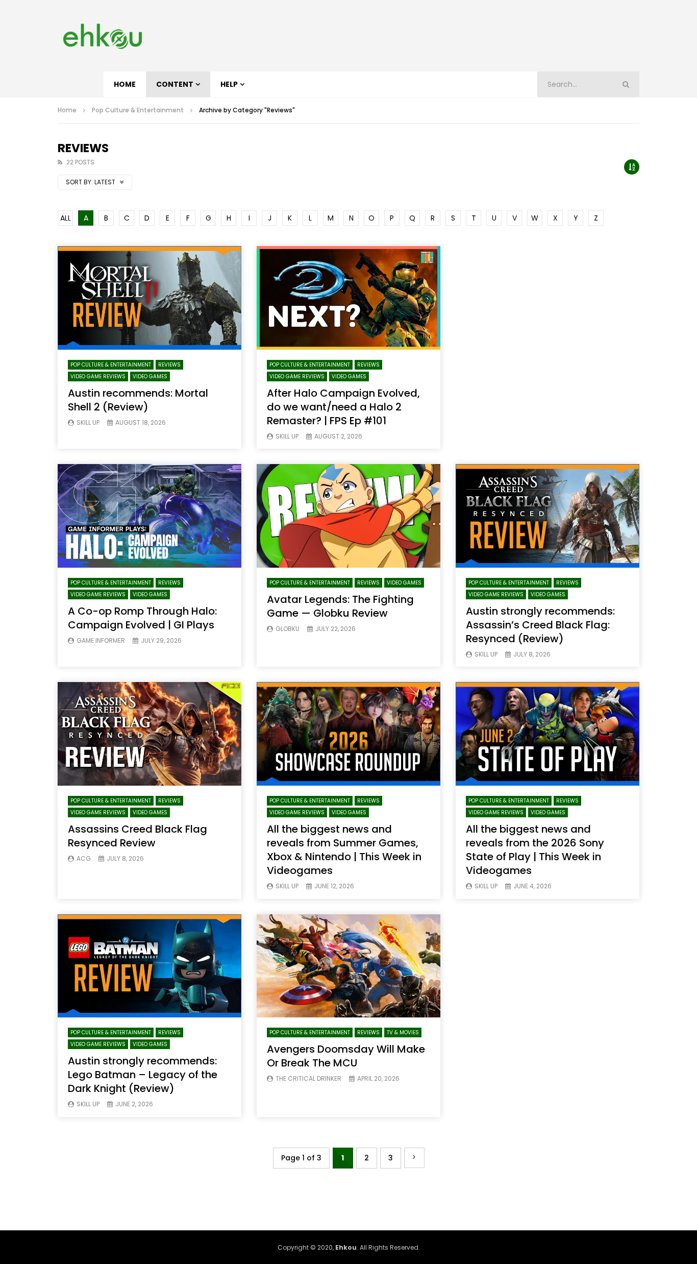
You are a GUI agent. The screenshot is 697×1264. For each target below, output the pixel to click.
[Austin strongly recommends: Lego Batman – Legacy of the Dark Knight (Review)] (149, 966)
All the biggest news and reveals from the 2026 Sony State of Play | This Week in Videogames (535, 850)
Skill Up (88, 422)
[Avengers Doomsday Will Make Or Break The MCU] (348, 966)
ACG (84, 858)
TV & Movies (403, 1032)
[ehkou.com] (102, 36)
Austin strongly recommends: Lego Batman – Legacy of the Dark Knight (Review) (142, 1075)
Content (174, 84)
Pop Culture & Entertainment (138, 110)
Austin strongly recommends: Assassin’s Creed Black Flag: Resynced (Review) (540, 625)
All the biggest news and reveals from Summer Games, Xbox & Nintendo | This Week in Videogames (344, 850)
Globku (288, 628)
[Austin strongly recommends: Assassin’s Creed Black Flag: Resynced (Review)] (547, 516)
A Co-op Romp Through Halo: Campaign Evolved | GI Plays (142, 618)
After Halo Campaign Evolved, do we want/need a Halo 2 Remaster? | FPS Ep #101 (343, 407)
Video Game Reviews (98, 376)
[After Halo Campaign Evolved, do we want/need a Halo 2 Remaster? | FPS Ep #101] (348, 298)
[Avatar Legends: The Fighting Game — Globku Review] (348, 516)
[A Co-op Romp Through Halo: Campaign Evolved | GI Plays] (149, 516)
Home (125, 84)
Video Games (150, 376)
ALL (65, 218)
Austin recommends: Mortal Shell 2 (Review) (138, 400)
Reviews (169, 365)
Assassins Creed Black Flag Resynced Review (137, 836)
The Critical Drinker (308, 1078)
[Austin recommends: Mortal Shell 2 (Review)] (149, 298)
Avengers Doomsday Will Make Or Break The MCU (346, 1056)
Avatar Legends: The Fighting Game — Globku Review (340, 606)
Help (229, 84)
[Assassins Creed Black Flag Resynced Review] (149, 734)
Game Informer (101, 640)
